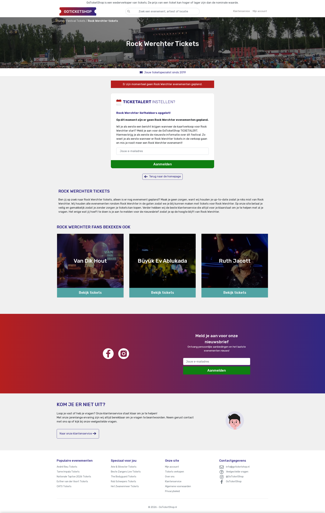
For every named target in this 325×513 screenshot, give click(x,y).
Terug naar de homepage (164, 176)
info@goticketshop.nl (238, 466)
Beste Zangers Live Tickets (126, 471)
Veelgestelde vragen (237, 471)
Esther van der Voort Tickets (72, 481)
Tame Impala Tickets (68, 471)
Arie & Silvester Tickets (123, 466)
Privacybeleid (172, 491)
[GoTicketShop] (91, 11)
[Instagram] (123, 353)
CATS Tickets (64, 486)
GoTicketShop (234, 481)
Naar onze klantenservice (76, 433)
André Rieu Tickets (67, 466)
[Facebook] (108, 353)
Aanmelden (162, 164)
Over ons (170, 476)
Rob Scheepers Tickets (123, 481)
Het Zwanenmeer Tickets (125, 486)
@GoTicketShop (235, 476)
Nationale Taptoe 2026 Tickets (74, 476)
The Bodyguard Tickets (123, 476)
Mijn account (172, 466)
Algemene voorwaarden (178, 486)
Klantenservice (173, 481)
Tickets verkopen (174, 471)
